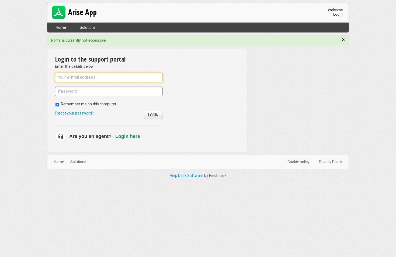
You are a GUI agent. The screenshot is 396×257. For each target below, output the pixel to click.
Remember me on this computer (88, 104)
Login (153, 115)
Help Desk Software (187, 175)
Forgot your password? (74, 113)
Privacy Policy (330, 162)
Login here (127, 136)
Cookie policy (298, 162)
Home (61, 27)
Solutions (88, 27)
